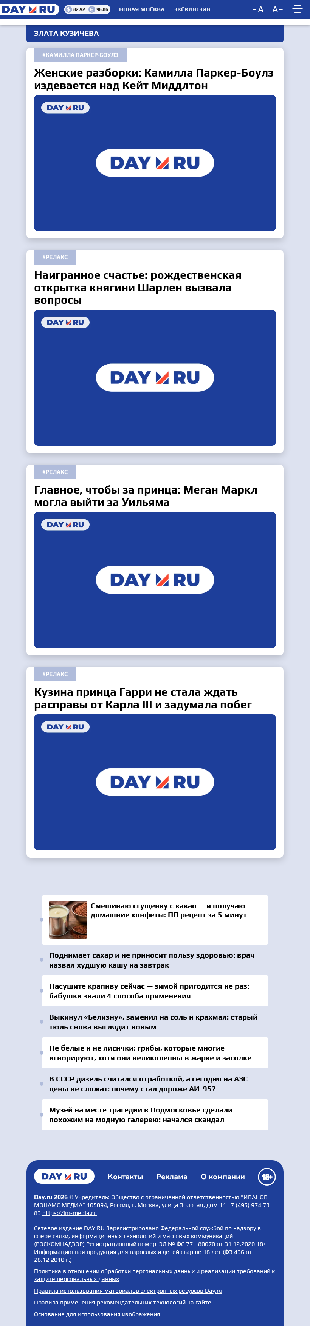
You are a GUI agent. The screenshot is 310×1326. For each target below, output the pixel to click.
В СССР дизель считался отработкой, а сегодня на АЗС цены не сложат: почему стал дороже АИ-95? (148, 1083)
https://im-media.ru (69, 1213)
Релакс (57, 257)
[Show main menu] (298, 9)
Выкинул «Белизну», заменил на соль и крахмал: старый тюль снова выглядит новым (153, 1021)
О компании (223, 1177)
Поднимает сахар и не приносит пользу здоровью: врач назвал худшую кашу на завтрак (151, 960)
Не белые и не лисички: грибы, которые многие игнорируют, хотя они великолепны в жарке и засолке (150, 1052)
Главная (64, 1176)
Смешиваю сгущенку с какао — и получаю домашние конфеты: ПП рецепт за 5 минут (155, 920)
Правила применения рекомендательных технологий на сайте (122, 1302)
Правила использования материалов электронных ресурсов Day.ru (128, 1290)
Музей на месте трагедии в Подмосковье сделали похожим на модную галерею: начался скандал (140, 1114)
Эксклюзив (192, 9)
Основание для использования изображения (97, 1314)
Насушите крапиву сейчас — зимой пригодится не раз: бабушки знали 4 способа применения (149, 990)
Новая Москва (141, 9)
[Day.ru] (32, 9)
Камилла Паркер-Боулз (82, 55)
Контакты (125, 1177)
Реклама (172, 1177)
